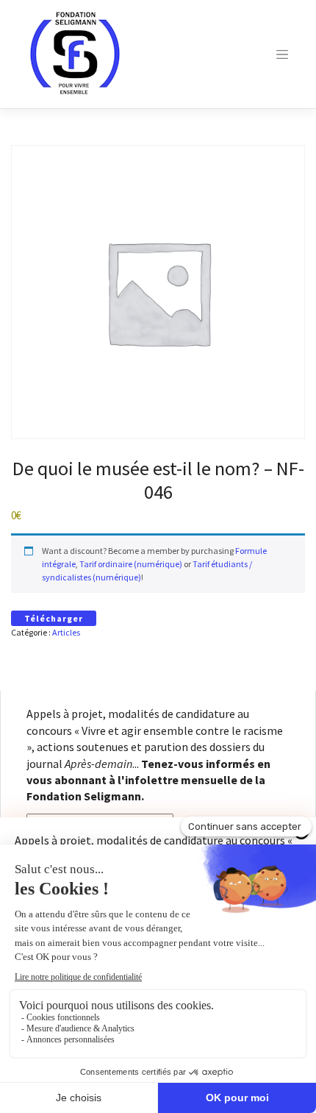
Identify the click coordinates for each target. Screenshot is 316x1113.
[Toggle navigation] (282, 54)
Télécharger (53, 618)
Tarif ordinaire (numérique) (130, 563)
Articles (66, 632)
